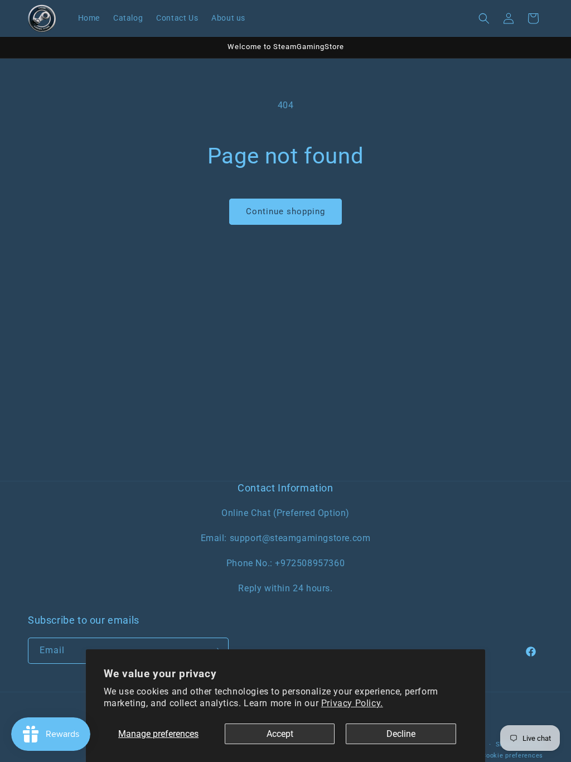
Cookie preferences (512, 755)
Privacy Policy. (352, 703)
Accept (280, 734)
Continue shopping (285, 211)
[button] (484, 18)
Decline (400, 734)
